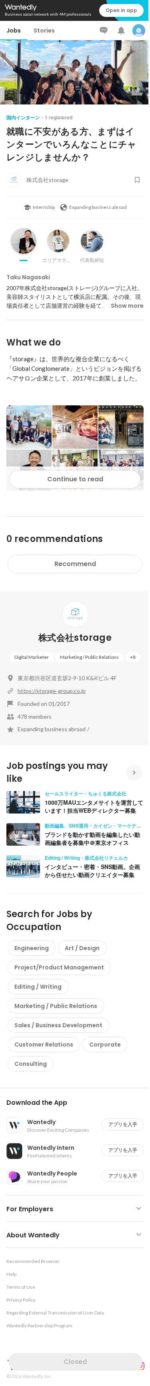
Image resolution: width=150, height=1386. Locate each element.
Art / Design (82, 948)
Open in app (121, 10)
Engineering (31, 948)
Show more (127, 306)
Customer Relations (43, 1045)
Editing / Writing (38, 987)
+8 (133, 657)
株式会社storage (75, 638)
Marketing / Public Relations (89, 657)
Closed (75, 1361)
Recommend (75, 563)
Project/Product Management (59, 967)
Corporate (105, 1045)
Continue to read (75, 479)
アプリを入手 (122, 1124)
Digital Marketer (31, 657)
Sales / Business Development (58, 1025)
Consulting (30, 1064)
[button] (78, 1102)
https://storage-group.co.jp (52, 690)
